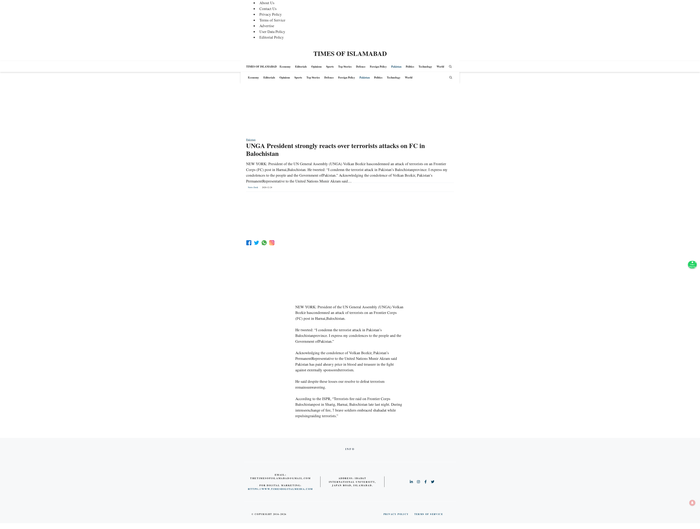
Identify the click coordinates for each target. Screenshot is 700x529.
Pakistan (396, 66)
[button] (450, 66)
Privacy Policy (270, 14)
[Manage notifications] (692, 503)
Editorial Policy (271, 37)
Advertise (266, 25)
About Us (266, 2)
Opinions (316, 66)
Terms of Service (272, 20)
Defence (360, 66)
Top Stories (345, 66)
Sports (330, 66)
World (440, 66)
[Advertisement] (350, 111)
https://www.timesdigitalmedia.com (280, 489)
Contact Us (268, 8)
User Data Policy (272, 31)
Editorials (301, 66)
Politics (410, 66)
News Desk (253, 187)
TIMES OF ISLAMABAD (350, 53)
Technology (425, 66)
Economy (285, 66)
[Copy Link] (272, 242)
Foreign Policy (378, 66)
